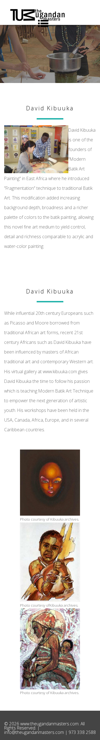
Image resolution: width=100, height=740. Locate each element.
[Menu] (43, 23)
